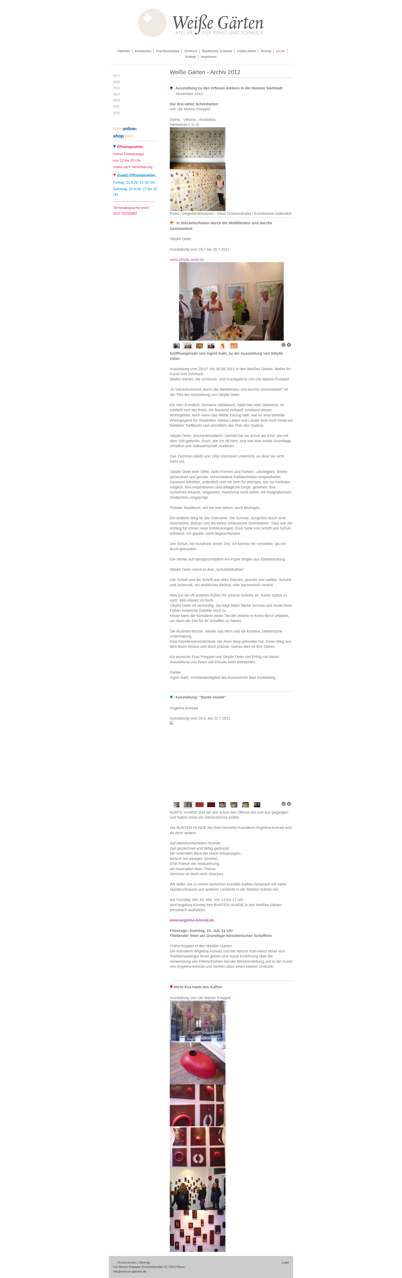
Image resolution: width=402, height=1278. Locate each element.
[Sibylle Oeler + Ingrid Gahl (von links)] (176, 345)
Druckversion (127, 1262)
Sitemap (144, 1262)
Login (285, 1262)
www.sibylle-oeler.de (187, 260)
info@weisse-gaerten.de (129, 1271)
